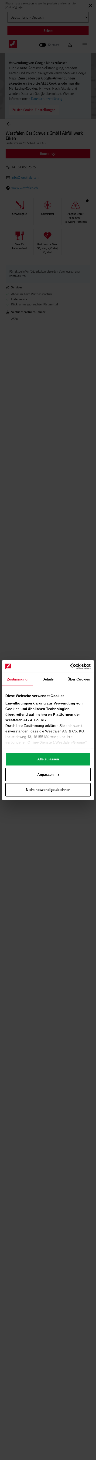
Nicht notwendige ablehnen (48, 790)
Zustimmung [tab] (17, 679)
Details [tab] (48, 679)
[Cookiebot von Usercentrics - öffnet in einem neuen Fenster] (70, 666)
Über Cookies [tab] (79, 679)
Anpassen (45, 774)
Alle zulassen (48, 759)
